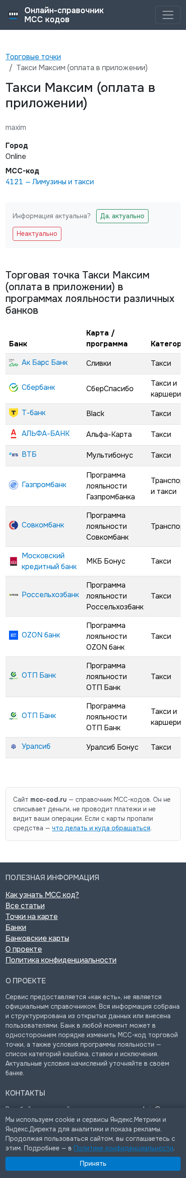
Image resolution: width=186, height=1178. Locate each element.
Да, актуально (122, 216)
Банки (15, 927)
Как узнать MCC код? (42, 895)
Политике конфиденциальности (123, 1148)
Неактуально (37, 234)
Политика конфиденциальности (60, 960)
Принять (93, 1163)
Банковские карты (37, 938)
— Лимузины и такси (49, 182)
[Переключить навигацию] (168, 15)
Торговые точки (33, 57)
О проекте (23, 949)
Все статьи (25, 905)
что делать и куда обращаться (101, 828)
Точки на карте (31, 916)
